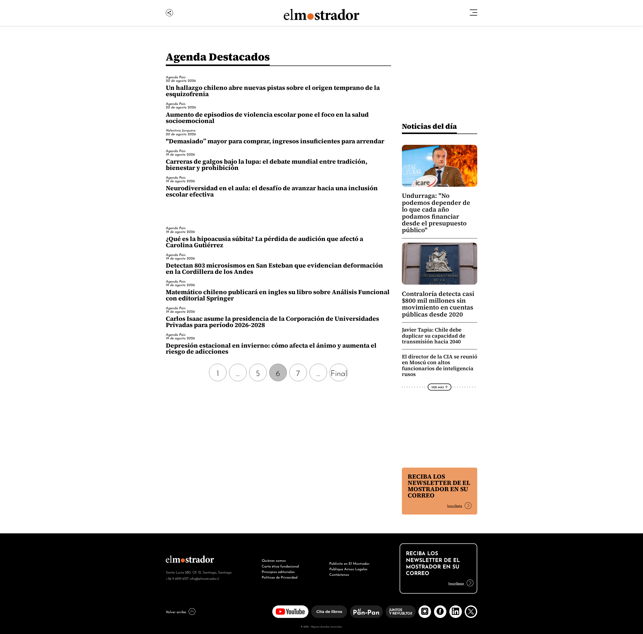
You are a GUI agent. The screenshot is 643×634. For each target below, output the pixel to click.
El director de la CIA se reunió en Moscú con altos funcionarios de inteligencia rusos (439, 365)
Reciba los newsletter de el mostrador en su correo (439, 485)
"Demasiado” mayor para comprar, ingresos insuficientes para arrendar (275, 141)
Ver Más (437, 387)
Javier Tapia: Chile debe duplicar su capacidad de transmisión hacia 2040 (433, 335)
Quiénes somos (274, 559)
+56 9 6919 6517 (177, 578)
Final (339, 372)
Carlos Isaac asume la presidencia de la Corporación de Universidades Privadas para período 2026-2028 (272, 321)
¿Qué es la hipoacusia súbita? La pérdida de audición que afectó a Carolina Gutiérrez (264, 241)
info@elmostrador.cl (204, 578)
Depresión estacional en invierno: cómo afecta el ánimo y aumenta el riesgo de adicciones (271, 348)
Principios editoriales (278, 571)
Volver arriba (176, 611)
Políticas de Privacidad (279, 576)
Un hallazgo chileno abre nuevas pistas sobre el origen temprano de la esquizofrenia (273, 90)
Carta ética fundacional (280, 565)
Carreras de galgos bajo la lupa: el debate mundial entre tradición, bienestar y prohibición (266, 164)
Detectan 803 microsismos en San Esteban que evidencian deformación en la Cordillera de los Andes (274, 268)
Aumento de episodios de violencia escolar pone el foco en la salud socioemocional (267, 117)
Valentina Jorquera (180, 130)
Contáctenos (339, 574)
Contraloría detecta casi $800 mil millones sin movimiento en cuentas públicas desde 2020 (438, 304)
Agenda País (176, 76)
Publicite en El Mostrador (349, 562)
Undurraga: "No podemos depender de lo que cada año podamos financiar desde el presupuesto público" (436, 213)
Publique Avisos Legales (348, 568)
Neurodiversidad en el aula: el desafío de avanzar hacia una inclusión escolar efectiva (272, 191)
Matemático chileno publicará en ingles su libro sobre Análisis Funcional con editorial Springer (278, 295)
